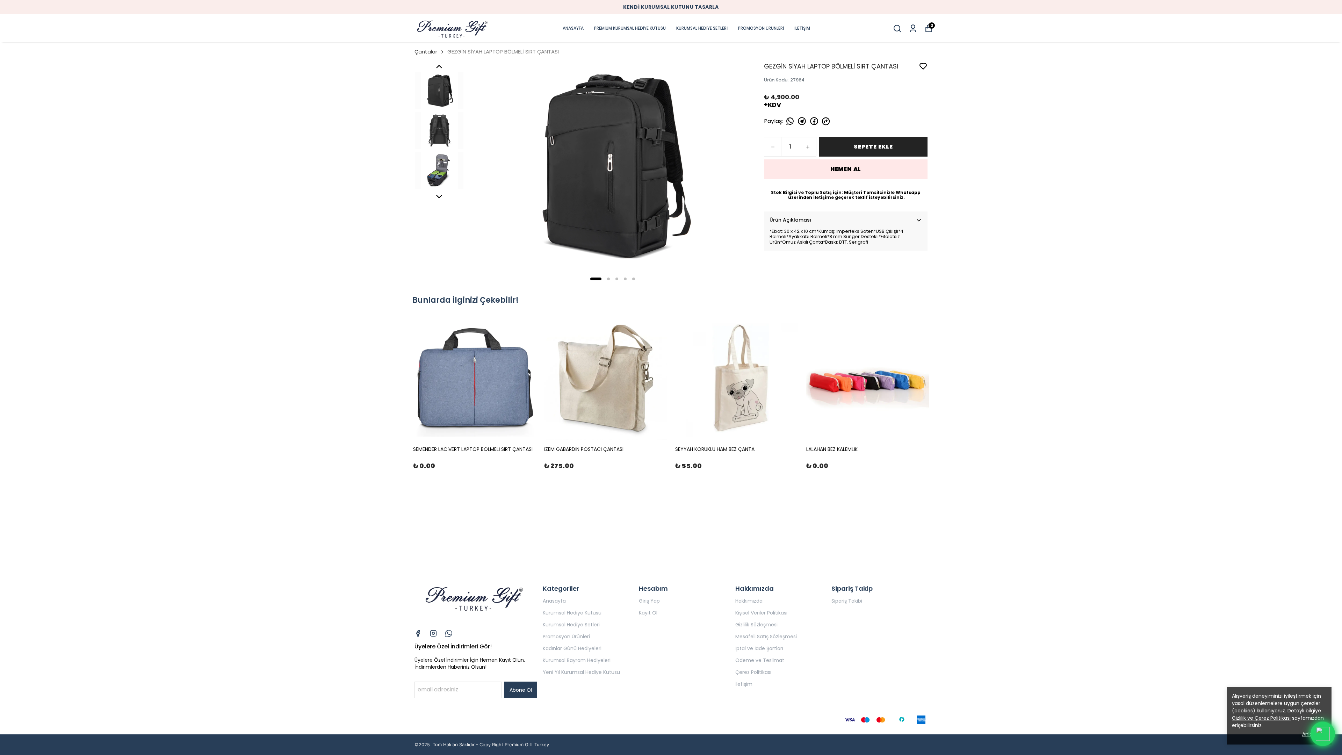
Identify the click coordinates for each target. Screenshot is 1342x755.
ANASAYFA (573, 28)
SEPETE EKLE (873, 147)
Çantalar (425, 51)
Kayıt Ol (648, 612)
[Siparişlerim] (913, 28)
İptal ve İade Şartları (759, 648)
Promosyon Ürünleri (566, 636)
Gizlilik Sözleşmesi (756, 624)
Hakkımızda (749, 600)
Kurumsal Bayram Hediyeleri (577, 660)
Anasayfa (554, 600)
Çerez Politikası (753, 672)
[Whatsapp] (448, 633)
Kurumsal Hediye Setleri (571, 624)
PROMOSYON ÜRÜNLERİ (761, 28)
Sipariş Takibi (846, 600)
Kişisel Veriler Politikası (761, 612)
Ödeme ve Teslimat (759, 660)
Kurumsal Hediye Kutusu (572, 612)
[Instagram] (433, 633)
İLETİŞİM (802, 28)
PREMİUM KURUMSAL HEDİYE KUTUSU (630, 28)
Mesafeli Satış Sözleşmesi (766, 636)
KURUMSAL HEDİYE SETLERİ (702, 28)
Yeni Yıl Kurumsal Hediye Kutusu (581, 672)
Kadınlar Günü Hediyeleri (572, 648)
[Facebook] (417, 633)
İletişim (743, 684)
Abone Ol (521, 689)
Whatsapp (908, 192)
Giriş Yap (649, 600)
